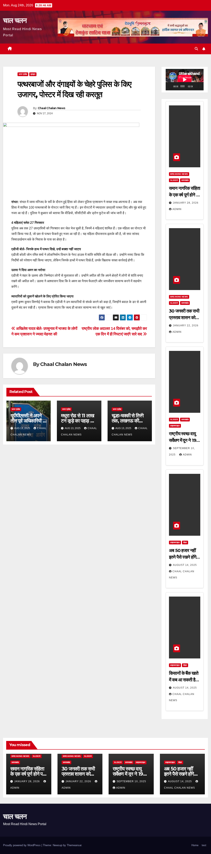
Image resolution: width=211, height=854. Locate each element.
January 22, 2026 (185, 325)
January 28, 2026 (185, 202)
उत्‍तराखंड (185, 180)
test (204, 845)
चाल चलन (14, 20)
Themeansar (74, 845)
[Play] (171, 86)
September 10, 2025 (131, 781)
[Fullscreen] (200, 86)
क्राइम (32, 74)
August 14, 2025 (185, 565)
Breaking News (179, 174)
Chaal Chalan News (51, 108)
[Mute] (196, 86)
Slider (174, 180)
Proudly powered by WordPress (22, 845)
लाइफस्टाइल (175, 426)
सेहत (185, 542)
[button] (196, 49)
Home (194, 845)
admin (177, 209)
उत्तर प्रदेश (23, 74)
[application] (185, 79)
